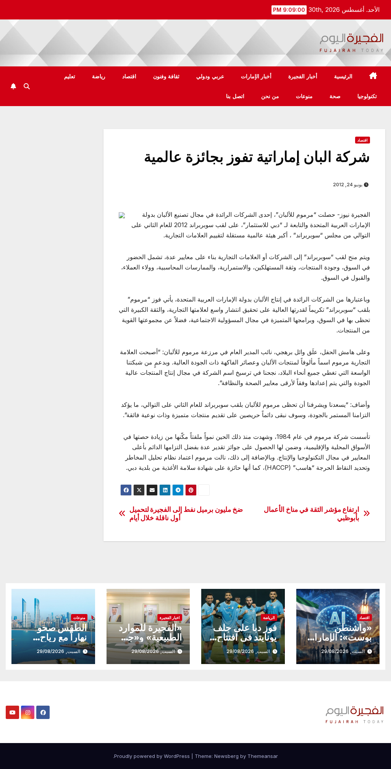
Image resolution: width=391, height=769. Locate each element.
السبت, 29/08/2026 (343, 651)
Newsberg (226, 756)
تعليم (69, 76)
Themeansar (262, 756)
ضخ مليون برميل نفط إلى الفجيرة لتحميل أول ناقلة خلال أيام (186, 513)
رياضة (98, 76)
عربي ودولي (210, 76)
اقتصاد (129, 76)
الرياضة (269, 617)
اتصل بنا (235, 96)
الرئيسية (343, 76)
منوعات (304, 96)
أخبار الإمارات (256, 76)
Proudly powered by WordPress (152, 756)
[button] (27, 86)
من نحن (270, 96)
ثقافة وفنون (166, 76)
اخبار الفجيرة (170, 617)
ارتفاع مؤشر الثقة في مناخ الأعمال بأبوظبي (311, 513)
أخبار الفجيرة (302, 76)
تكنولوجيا (367, 96)
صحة (335, 96)
